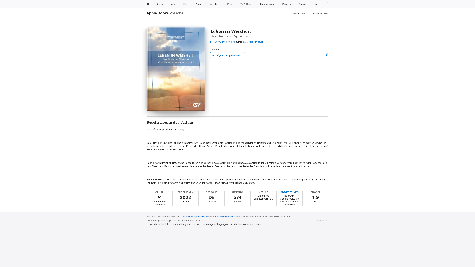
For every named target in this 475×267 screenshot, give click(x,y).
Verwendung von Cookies (186, 224)
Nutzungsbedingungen (215, 224)
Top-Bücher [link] (300, 13)
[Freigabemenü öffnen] (327, 55)
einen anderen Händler (225, 216)
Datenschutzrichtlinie (158, 224)
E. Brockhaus (253, 42)
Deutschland (321, 220)
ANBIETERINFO (290, 192)
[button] (316, 4)
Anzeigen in (226, 55)
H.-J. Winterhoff (222, 42)
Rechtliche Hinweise (242, 224)
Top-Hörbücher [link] (319, 13)
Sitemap (260, 224)
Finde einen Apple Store (194, 216)
